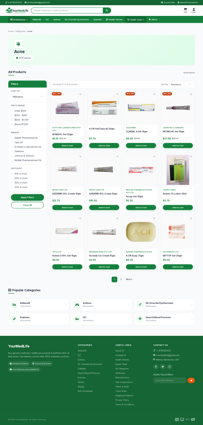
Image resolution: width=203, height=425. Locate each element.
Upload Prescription (189, 2)
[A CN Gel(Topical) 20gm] (104, 108)
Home (11, 31)
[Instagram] (169, 366)
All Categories (122, 368)
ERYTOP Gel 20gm (172, 255)
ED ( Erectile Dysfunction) (77, 19)
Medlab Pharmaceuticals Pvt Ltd (28, 162)
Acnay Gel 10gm (134, 196)
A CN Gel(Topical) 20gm (101, 128)
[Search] (107, 10)
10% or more (21, 174)
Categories (20, 31)
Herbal (81, 382)
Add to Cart (67, 145)
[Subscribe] (191, 380)
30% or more (21, 183)
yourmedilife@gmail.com (38, 2)
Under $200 (20, 111)
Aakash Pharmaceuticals (26, 138)
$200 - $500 (21, 115)
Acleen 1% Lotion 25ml (175, 193)
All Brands (120, 373)
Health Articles (116, 19)
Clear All (27, 205)
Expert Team (121, 364)
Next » (129, 279)
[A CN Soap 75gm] (141, 232)
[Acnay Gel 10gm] (141, 170)
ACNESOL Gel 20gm (62, 134)
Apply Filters (27, 197)
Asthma (56, 19)
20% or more (21, 178)
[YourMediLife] (17, 10)
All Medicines (19, 19)
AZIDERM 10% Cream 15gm (103, 193)
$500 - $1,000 (22, 120)
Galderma (19, 151)
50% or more (21, 187)
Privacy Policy (122, 400)
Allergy (81, 386)
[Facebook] (156, 366)
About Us (119, 350)
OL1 (47, 19)
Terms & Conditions (124, 404)
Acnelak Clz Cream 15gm (102, 255)
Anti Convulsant (85, 391)
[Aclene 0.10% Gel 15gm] (67, 232)
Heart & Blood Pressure (89, 373)
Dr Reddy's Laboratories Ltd (28, 147)
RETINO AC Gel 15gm (173, 131)
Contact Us (120, 355)
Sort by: (164, 84)
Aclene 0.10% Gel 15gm (64, 255)
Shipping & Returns (124, 395)
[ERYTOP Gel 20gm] (178, 232)
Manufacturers (122, 377)
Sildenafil (37, 19)
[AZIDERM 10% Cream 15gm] (104, 170)
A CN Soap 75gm (135, 255)
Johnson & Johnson (24, 156)
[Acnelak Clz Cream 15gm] (104, 232)
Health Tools (136, 19)
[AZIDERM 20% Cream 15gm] (67, 170)
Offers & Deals (122, 386)
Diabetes (97, 19)
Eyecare (82, 377)
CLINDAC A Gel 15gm (136, 131)
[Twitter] (162, 366)
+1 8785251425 (15, 2)
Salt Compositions (124, 382)
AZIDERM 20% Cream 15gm (66, 193)
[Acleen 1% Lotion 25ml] (178, 170)
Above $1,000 (21, 124)
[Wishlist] (80, 94)
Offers (154, 19)
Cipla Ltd (19, 142)
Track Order (169, 2)
